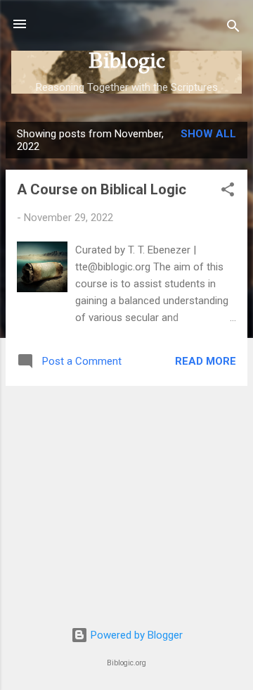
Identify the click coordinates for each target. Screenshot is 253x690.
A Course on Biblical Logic (101, 189)
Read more (205, 361)
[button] (227, 192)
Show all (208, 133)
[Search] (233, 28)
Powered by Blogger (135, 635)
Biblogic (127, 60)
